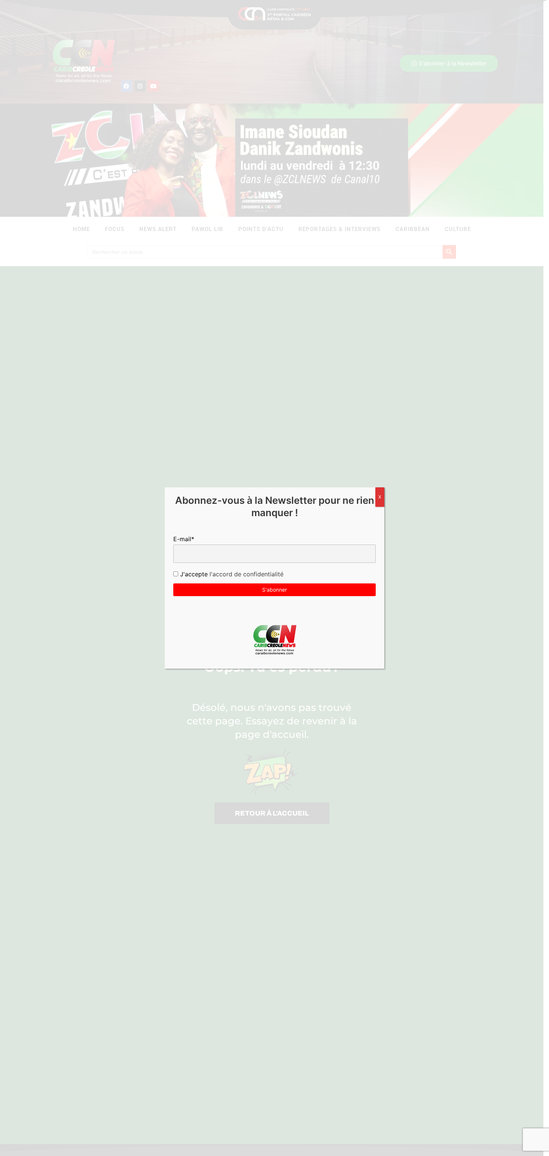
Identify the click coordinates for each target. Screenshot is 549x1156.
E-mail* (183, 539)
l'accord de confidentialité (245, 574)
